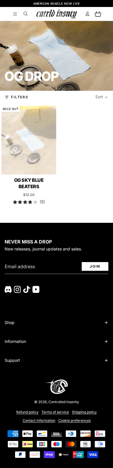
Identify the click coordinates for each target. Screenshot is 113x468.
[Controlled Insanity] (56, 14)
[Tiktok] (26, 289)
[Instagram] (17, 289)
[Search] (25, 13)
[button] (101, 97)
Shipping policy (84, 412)
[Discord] (8, 289)
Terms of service (55, 412)
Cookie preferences (74, 420)
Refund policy (27, 412)
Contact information (39, 420)
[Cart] (97, 13)
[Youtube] (35, 289)
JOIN (95, 266)
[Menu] (15, 13)
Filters (19, 97)
